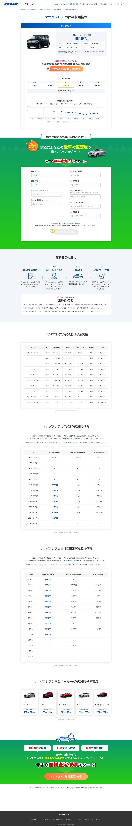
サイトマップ (119, 4)
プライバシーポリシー (44, 819)
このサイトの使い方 (60, 4)
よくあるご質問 (92, 4)
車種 (36, 181)
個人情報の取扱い (56, 223)
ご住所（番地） (84, 191)
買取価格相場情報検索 (77, 4)
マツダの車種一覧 (57, 9)
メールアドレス (78, 202)
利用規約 (68, 819)
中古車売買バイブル (105, 4)
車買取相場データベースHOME (28, 9)
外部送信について (57, 819)
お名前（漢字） (78, 171)
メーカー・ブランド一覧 (44, 9)
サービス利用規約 (67, 223)
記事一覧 (98, 819)
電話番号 (76, 212)
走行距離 (43, 200)
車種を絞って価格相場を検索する (66, 719)
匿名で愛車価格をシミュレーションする (66, 532)
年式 (42, 190)
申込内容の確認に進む (66, 232)
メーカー (38, 171)
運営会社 (34, 819)
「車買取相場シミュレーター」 (71, 438)
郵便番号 (76, 181)
